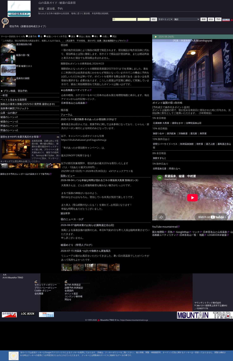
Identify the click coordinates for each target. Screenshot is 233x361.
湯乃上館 (210, 143)
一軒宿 (4, 95)
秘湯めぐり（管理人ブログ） (77, 245)
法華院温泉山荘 (193, 122)
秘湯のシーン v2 (9, 121)
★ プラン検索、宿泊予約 (13, 91)
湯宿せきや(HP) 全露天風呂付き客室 (19, 136)
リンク (196, 232)
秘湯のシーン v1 (9, 117)
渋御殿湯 (183, 133)
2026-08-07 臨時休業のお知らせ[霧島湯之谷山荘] (87, 225)
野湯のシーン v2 (9, 130)
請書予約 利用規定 (74, 287)
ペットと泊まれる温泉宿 (13, 99)
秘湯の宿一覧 (22, 54)
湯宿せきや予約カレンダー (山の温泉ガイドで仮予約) (24, 174)
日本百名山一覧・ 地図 (192, 235)
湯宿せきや (177, 122)
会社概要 (39, 293)
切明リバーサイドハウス (165, 143)
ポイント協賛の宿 (162, 102)
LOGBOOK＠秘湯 (217, 235)
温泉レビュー (68, 175)
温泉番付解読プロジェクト (14, 108)
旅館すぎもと (159, 157)
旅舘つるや (158, 133)
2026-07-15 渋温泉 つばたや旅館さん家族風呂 (86, 250)
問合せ (68, 299)
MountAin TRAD (107, 320)
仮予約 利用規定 (73, 284)
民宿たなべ (174, 168)
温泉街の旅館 (22, 78)
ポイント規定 (71, 293)
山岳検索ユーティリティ (76, 90)
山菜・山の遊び (8, 112)
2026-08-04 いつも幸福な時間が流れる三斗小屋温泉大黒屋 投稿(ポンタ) (99, 180)
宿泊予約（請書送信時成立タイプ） (28, 26)
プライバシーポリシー (46, 287)
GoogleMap (182, 232)
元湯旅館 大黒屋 (161, 122)
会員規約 (69, 290)
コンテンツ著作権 (73, 296)
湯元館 (193, 133)
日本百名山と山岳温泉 (73, 103)
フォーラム (66, 114)
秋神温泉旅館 (187, 143)
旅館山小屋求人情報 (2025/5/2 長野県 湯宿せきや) (27, 104)
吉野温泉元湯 (159, 168)
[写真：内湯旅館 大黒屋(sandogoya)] (192, 40)
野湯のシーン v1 (9, 125)
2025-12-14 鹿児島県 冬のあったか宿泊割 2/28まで (88, 119)
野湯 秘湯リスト (24, 65)
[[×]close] (13, 356)
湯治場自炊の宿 (24, 44)
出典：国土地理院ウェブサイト (111, 40)
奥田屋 (203, 133)
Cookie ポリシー (43, 290)
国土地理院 (158, 232)
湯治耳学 (65, 213)
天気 (170, 232)
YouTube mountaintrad (164, 226)
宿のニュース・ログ (72, 219)
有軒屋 (199, 143)
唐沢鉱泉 (171, 133)
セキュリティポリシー (46, 284)
